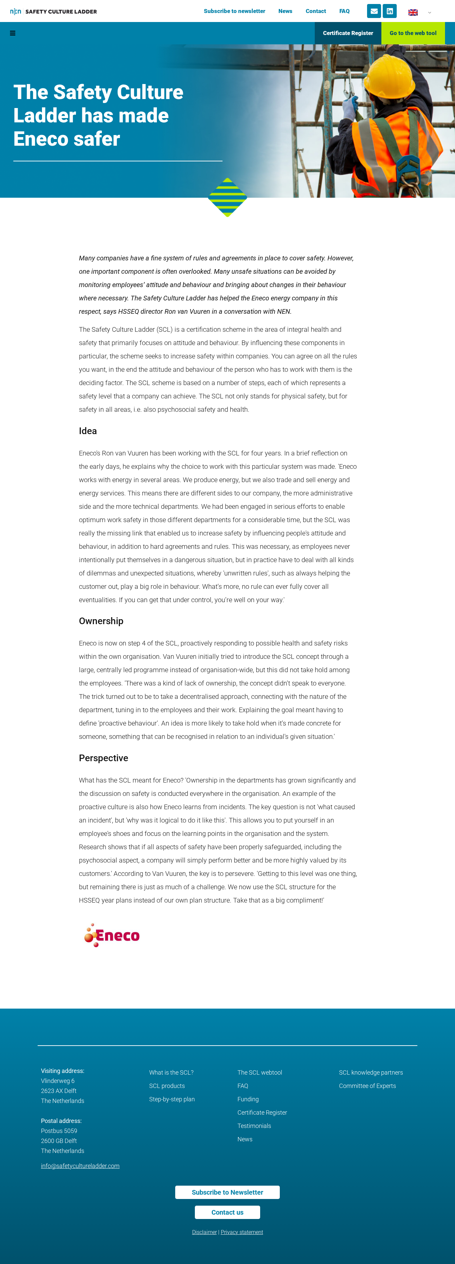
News (285, 11)
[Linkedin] (390, 11)
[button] (12, 33)
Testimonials (254, 1125)
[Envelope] (374, 11)
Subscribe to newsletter (234, 11)
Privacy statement (242, 1232)
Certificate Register (262, 1112)
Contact (316, 11)
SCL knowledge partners (371, 1072)
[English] (416, 14)
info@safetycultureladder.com (80, 1165)
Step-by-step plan (172, 1099)
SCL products (167, 1085)
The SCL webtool (259, 1072)
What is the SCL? (171, 1072)
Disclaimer (204, 1232)
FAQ (344, 11)
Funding (248, 1099)
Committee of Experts (367, 1085)
